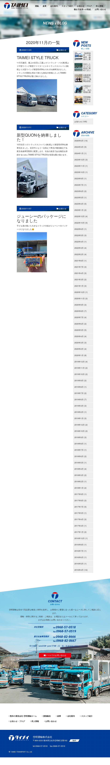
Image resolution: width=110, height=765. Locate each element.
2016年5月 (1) (80, 563)
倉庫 (44, 6)
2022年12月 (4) (81, 216)
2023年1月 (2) (80, 210)
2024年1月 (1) (80, 153)
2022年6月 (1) (80, 229)
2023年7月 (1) (80, 184)
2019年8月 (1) (80, 386)
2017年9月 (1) (80, 494)
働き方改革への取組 (82, 9)
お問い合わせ (100, 9)
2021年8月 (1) (80, 260)
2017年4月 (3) (80, 519)
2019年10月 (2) (81, 374)
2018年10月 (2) (81, 431)
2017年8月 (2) (80, 500)
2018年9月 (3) (80, 437)
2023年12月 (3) (81, 159)
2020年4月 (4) (80, 336)
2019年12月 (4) (81, 361)
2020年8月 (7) (80, 311)
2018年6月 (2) (80, 456)
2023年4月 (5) (80, 203)
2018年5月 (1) (80, 462)
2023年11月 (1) (81, 166)
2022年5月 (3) (80, 235)
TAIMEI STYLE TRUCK (37, 57)
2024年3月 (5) (80, 147)
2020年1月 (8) (80, 355)
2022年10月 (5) (81, 222)
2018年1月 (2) (80, 487)
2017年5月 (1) (80, 513)
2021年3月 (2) (80, 279)
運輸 (37, 6)
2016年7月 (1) (80, 551)
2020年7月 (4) (80, 317)
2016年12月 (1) (81, 538)
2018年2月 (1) (80, 481)
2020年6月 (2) (80, 323)
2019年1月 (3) (80, 418)
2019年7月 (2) (80, 393)
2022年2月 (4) (80, 254)
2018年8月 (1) (80, 443)
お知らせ (62, 50)
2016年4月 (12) (81, 569)
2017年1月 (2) (80, 532)
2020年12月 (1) (81, 292)
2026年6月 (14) (81, 140)
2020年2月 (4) (80, 349)
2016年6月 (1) (80, 557)
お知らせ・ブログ (84, 6)
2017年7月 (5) (80, 506)
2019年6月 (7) (80, 399)
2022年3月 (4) (80, 248)
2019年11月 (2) (81, 368)
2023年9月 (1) (80, 178)
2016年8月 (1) (80, 544)
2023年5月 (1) (80, 197)
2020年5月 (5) (80, 330)
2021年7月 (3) (80, 267)
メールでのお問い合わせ (56, 655)
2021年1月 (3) (80, 285)
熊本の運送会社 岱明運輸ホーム (23, 716)
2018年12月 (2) (81, 424)
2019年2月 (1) (80, 412)
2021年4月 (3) (80, 273)
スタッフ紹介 (67, 6)
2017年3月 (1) (80, 525)
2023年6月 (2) (80, 191)
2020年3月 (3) (80, 342)
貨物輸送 (47, 716)
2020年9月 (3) (80, 304)
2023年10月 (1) (81, 172)
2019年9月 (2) (80, 380)
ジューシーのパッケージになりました (41, 218)
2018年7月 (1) (80, 450)
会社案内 (54, 6)
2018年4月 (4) (80, 469)
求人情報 (99, 6)
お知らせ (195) (80, 121)
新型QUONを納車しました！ (39, 137)
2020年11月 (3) (81, 298)
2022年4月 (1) (80, 241)
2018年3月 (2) (80, 475)
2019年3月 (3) (80, 405)
